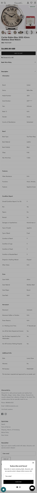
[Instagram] (19, 487)
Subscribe (18, 482)
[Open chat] (32, 488)
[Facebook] (17, 487)
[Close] (33, 463)
